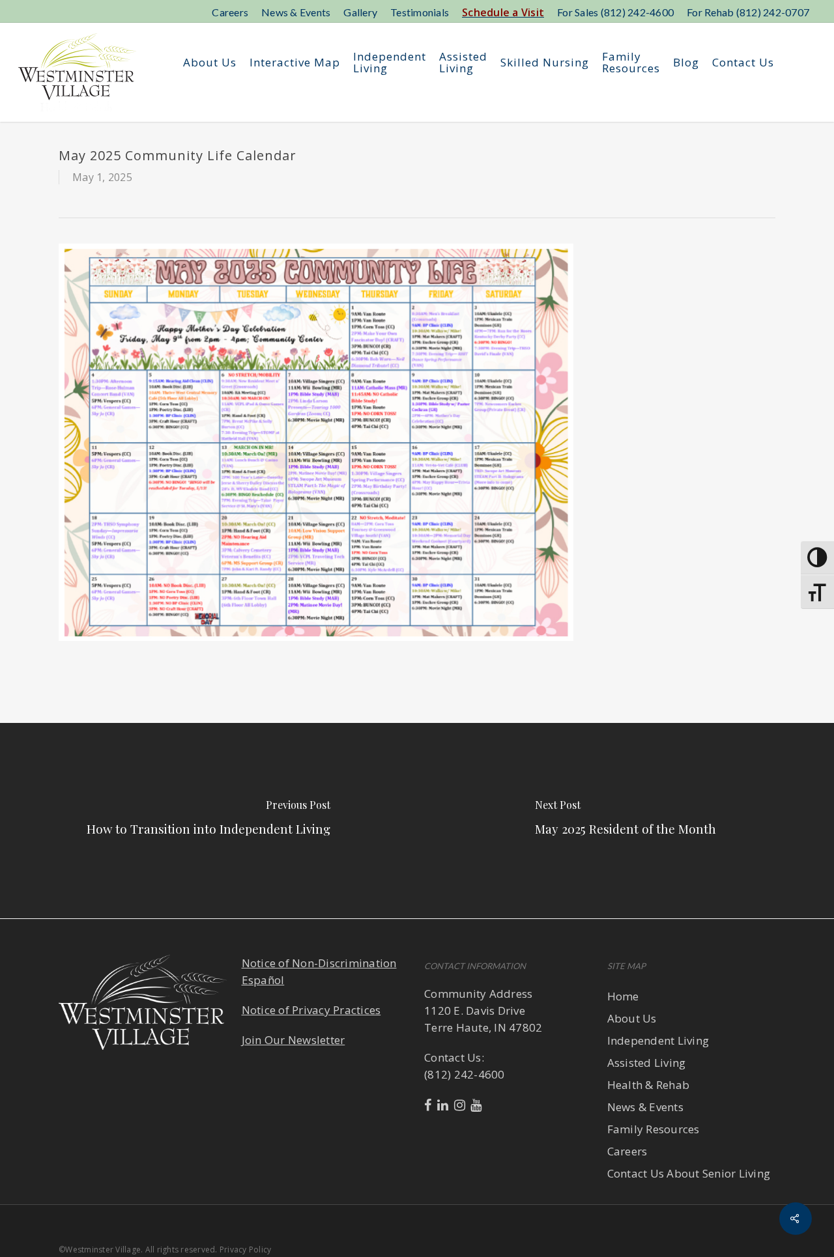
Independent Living (658, 1040)
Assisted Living (646, 1062)
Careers (627, 1151)
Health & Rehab (648, 1084)
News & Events (645, 1106)
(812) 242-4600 (464, 1074)
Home (623, 996)
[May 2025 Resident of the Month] (625, 820)
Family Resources (653, 1129)
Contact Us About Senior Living (689, 1173)
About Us (632, 1018)
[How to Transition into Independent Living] (208, 820)
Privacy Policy (246, 1249)
